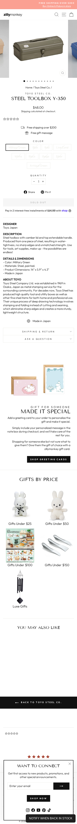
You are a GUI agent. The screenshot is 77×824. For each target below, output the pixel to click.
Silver (59, 156)
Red (47, 147)
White (18, 156)
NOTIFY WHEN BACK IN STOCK (50, 818)
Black (32, 156)
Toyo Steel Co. (42, 87)
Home (28, 87)
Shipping (25, 111)
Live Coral (62, 147)
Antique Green (38, 165)
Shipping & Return (38, 331)
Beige (45, 156)
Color (38, 141)
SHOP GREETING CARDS (48, 459)
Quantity (38, 175)
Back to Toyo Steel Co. (41, 702)
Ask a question (38, 338)
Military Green (17, 147)
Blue (35, 147)
